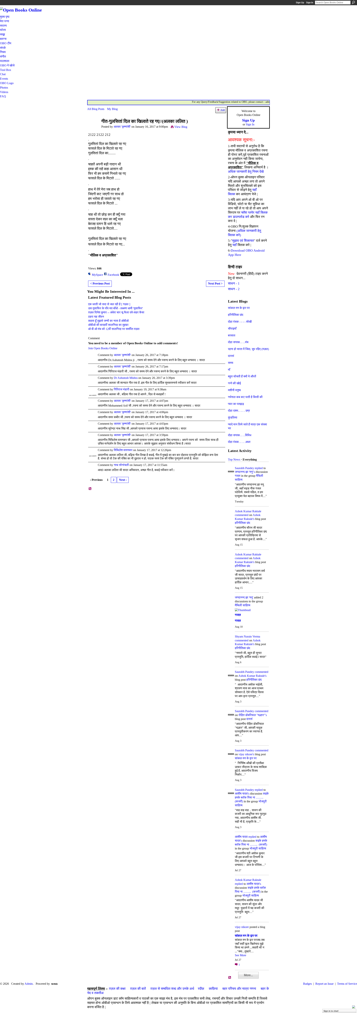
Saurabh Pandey (244, 468)
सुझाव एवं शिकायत (243, 240)
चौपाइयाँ (232, 328)
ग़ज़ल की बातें (138, 988)
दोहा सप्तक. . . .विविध (239, 435)
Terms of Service (347, 983)
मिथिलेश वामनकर (123, 450)
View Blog (180, 126)
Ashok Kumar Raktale (248, 511)
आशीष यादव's (242, 793)
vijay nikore (242, 927)
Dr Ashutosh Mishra (126, 377)
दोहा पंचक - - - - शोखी (240, 321)
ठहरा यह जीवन (96, 316)
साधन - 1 (233, 283)
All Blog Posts (95, 109)
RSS (90, 488)
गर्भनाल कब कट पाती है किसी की (245, 397)
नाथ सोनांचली (121, 464)
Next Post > (215, 283)
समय (230, 362)
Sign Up (300, 2)
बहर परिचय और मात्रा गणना (239, 988)
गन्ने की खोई (234, 383)
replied (259, 468)
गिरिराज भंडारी (121, 389)
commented (241, 515)
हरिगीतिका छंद (235, 314)
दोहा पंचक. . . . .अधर (239, 441)
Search (353, 2)
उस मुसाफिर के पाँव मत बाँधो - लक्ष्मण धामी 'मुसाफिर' (115, 308)
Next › (123, 479)
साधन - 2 (233, 289)
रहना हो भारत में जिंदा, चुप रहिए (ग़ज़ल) (248, 349)
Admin (29, 983)
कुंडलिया (232, 417)
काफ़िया (213, 988)
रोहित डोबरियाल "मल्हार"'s (253, 715)
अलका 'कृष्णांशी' (122, 126)
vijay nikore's (246, 754)
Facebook (113, 274)
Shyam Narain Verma (247, 636)
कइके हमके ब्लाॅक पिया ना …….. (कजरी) (252, 797)
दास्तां (231, 355)
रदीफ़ (201, 988)
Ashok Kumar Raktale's (252, 675)
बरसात (231, 335)
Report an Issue (324, 983)
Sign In (309, 2)
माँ (229, 369)
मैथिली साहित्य (242, 605)
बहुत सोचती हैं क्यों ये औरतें (242, 376)
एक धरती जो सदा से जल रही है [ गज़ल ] (109, 304)
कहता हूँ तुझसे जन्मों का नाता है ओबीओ (108, 320)
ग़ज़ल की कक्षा (117, 988)
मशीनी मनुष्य (234, 390)
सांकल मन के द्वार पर (239, 307)
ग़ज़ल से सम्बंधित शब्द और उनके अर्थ (172, 988)
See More (240, 955)
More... (248, 975)
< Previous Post (100, 283)
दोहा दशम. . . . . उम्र (239, 410)
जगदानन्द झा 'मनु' (244, 597)
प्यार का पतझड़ (236, 403)
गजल (237, 475)
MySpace (97, 274)
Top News (234, 459)
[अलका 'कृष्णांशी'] (93, 128)
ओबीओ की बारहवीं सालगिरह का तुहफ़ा (108, 324)
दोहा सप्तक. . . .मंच (238, 342)
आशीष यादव (241, 836)
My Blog (112, 109)
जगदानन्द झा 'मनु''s (245, 471)
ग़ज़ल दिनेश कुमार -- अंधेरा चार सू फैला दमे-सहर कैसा (116, 312)
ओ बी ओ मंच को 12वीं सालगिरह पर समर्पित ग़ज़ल (113, 328)
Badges (307, 983)
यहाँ (234, 245)
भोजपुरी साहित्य (258, 848)
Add (222, 109)
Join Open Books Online (102, 348)
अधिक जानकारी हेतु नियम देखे (246, 171)
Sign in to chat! (331, 1011)
